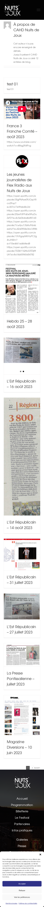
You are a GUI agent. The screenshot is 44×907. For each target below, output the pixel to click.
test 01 (12, 83)
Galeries (22, 840)
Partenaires (22, 824)
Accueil (22, 799)
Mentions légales (11, 903)
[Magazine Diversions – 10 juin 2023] (22, 715)
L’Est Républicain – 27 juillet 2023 (22, 599)
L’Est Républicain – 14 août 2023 (22, 448)
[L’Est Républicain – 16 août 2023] (22, 350)
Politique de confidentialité (28, 903)
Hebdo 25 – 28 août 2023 (22, 281)
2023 (22, 297)
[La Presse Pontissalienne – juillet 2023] (22, 654)
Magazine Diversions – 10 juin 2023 (22, 704)
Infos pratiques (22, 830)
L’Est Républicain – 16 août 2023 (21, 383)
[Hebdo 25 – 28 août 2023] (22, 289)
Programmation (22, 805)
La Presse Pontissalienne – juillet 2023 (22, 644)
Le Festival (22, 818)
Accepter (22, 884)
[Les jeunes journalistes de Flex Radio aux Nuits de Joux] (22, 161)
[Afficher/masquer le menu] (38, 10)
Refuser (22, 890)
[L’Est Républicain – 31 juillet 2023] (22, 554)
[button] (40, 854)
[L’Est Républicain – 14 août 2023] (22, 456)
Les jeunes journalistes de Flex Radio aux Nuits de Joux (19, 182)
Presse (22, 846)
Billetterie (22, 811)
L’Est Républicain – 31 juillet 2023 (22, 546)
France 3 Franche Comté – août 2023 (22, 131)
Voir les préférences (22, 897)
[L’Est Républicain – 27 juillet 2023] (22, 607)
